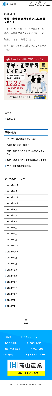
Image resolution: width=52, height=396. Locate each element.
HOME (8, 337)
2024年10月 (13, 203)
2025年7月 (12, 191)
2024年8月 (12, 209)
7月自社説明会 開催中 (18, 145)
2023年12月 (13, 246)
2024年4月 (12, 227)
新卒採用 (39, 5)
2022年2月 (12, 300)
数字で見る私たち (12, 349)
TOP (26, 323)
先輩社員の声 (35, 343)
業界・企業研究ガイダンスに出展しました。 (26, 152)
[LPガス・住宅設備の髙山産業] (9, 4)
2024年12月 (13, 197)
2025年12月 (13, 185)
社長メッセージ (30, 337)
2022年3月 (12, 294)
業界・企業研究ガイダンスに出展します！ (27, 160)
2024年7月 (12, 215)
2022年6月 (12, 276)
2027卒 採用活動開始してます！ (23, 139)
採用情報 (9, 354)
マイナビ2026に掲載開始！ (20, 166)
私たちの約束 (11, 343)
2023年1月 (12, 270)
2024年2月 (12, 240)
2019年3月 (12, 306)
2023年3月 (12, 258)
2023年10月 (13, 252)
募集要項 (31, 5)
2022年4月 (12, 288)
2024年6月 (12, 221)
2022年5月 (12, 282)
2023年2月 (12, 264)
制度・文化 (38, 349)
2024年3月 (12, 233)
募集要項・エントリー (35, 354)
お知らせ (11, 119)
